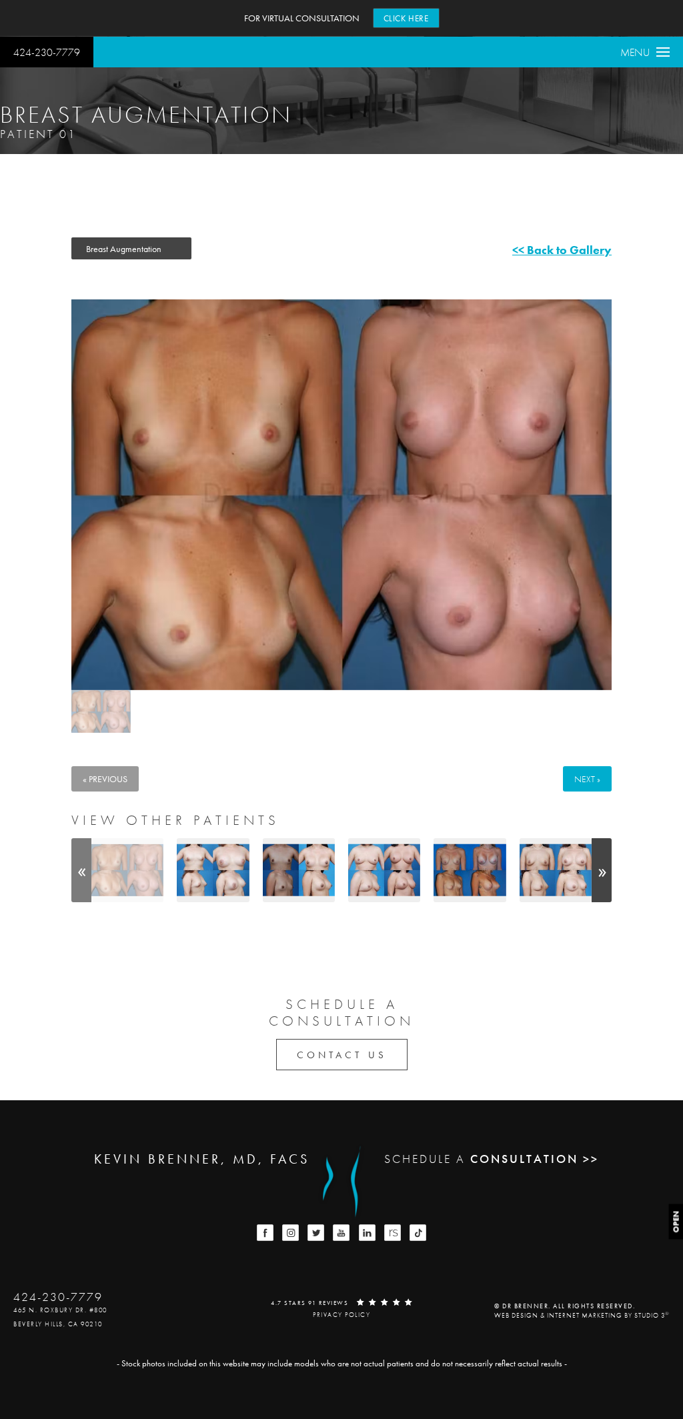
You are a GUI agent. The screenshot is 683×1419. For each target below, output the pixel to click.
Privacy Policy (341, 1314)
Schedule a (341, 1012)
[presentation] (81, 870)
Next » (587, 779)
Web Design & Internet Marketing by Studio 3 (582, 1315)
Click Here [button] (406, 18)
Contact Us (342, 1055)
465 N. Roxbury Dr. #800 (60, 1310)
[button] (265, 1232)
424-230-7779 (46, 52)
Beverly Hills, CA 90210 (58, 1324)
